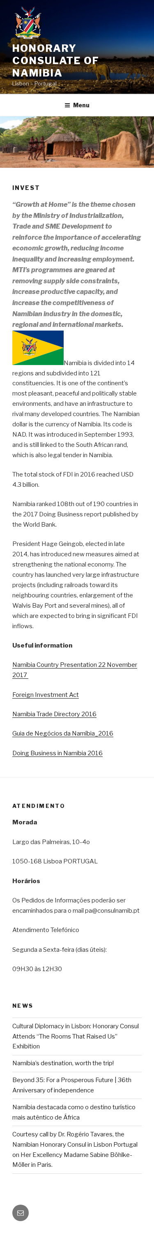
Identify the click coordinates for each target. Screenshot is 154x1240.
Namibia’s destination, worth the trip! (63, 1063)
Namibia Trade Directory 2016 (54, 714)
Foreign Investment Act (45, 695)
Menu (81, 105)
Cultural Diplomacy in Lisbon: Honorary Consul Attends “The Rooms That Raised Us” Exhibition (75, 1036)
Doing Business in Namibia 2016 (57, 753)
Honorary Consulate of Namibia (55, 60)
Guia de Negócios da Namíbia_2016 (62, 733)
